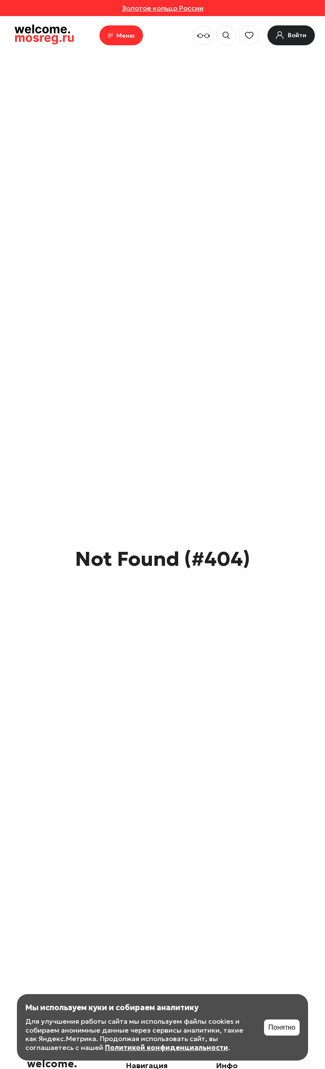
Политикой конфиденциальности (166, 1047)
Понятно (281, 1027)
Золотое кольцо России (163, 8)
